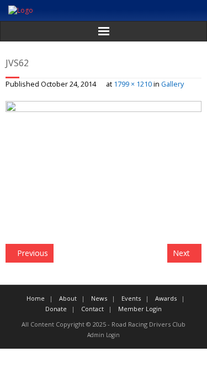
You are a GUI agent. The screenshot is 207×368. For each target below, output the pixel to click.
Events (131, 298)
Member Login (140, 309)
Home (35, 298)
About (68, 298)
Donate (56, 309)
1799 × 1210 (133, 84)
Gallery (172, 84)
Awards (166, 298)
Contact (92, 309)
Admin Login (103, 335)
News (99, 298)
